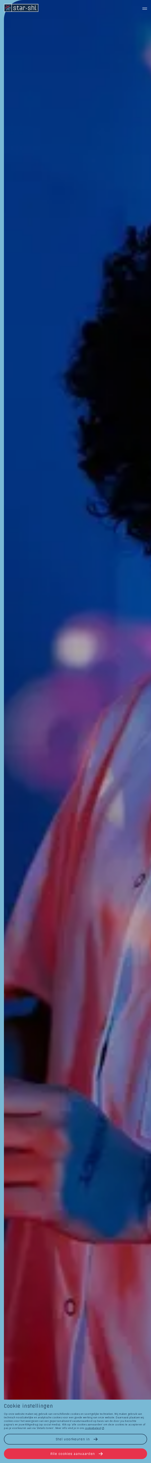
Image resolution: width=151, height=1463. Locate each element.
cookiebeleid (93, 1428)
